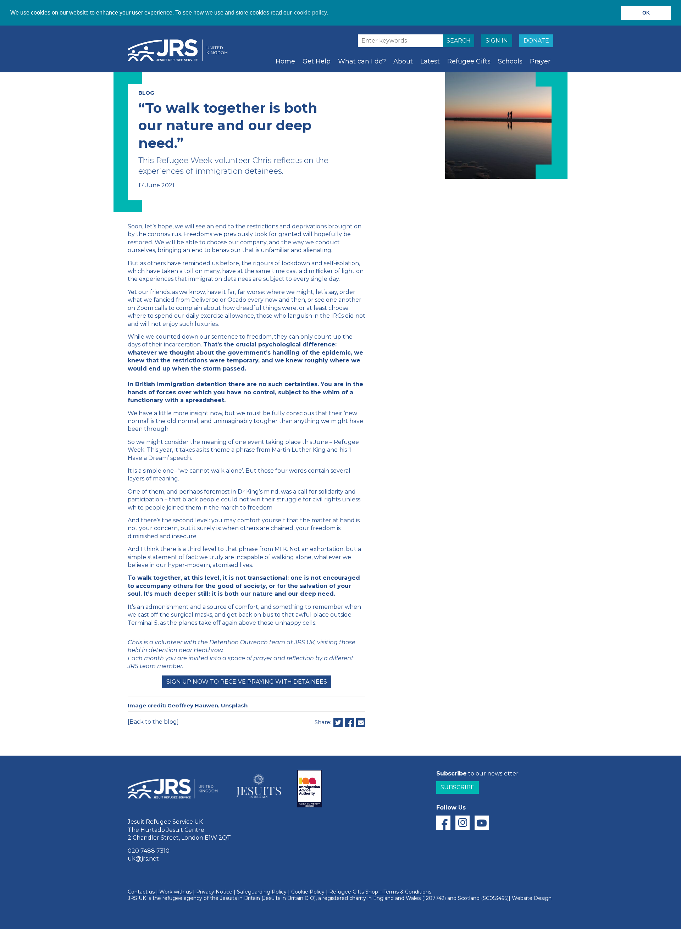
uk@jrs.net (143, 858)
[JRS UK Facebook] (443, 823)
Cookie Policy (308, 892)
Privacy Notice (214, 892)
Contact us (141, 892)
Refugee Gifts (469, 61)
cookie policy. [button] (311, 13)
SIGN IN (497, 40)
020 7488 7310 (149, 850)
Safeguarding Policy (262, 892)
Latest (430, 61)
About (403, 61)
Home (285, 61)
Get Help (317, 61)
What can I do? (362, 61)
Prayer (540, 61)
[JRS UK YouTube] (482, 823)
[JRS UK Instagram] (462, 823)
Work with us (175, 892)
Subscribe (458, 787)
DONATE (536, 40)
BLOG (146, 92)
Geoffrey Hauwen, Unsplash (207, 705)
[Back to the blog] (153, 721)
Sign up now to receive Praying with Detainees (246, 681)
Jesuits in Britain (240, 898)
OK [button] (646, 13)
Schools (510, 61)
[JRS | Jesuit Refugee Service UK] (181, 50)
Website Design (532, 898)
